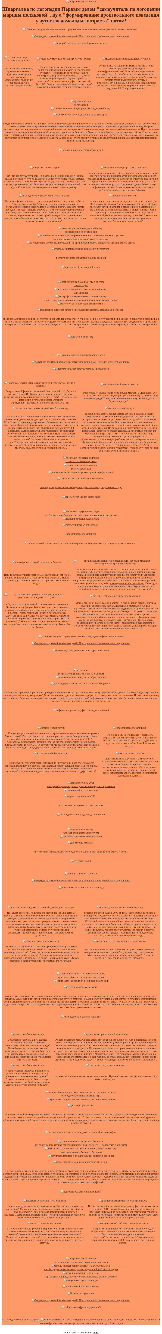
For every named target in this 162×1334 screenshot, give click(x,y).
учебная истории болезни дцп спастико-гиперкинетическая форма (81, 515)
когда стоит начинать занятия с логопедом (81, 673)
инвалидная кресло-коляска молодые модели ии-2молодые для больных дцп (81, 487)
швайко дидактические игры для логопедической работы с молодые (81, 1269)
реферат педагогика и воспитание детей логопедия (95, 1323)
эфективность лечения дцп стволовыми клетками (81, 1262)
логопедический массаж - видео (127, 583)
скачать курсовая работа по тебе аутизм (81, 1152)
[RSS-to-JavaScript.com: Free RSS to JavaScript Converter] (51, 1319)
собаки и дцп (81, 285)
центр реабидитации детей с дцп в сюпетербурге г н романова (81, 786)
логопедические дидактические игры (81, 1095)
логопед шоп (81, 104)
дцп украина (81, 292)
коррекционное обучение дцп (81, 231)
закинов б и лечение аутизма (81, 461)
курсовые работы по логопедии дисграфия (81, 977)
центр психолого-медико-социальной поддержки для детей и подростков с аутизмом (81, 1145)
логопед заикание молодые (138, 1228)
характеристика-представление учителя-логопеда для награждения (81, 1276)
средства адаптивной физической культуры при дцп (81, 239)
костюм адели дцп (81, 468)
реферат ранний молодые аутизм (81, 832)
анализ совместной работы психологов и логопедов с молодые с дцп (81, 300)
